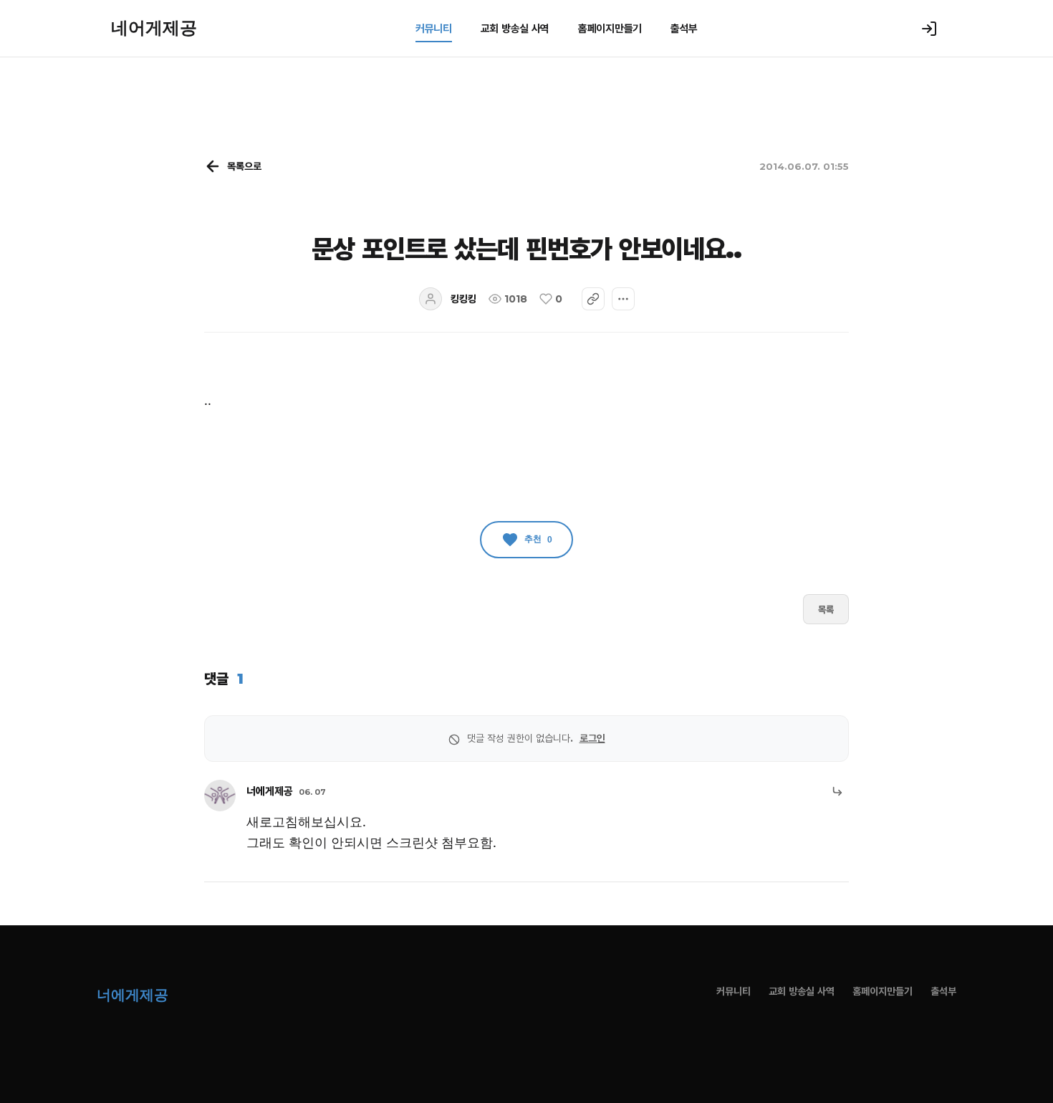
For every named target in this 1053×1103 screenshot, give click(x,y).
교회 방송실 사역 (515, 28)
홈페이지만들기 (610, 28)
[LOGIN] (929, 29)
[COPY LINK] (593, 298)
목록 (826, 609)
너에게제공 (269, 791)
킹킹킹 (463, 298)
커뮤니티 (433, 28)
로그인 (592, 738)
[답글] (837, 791)
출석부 (684, 28)
